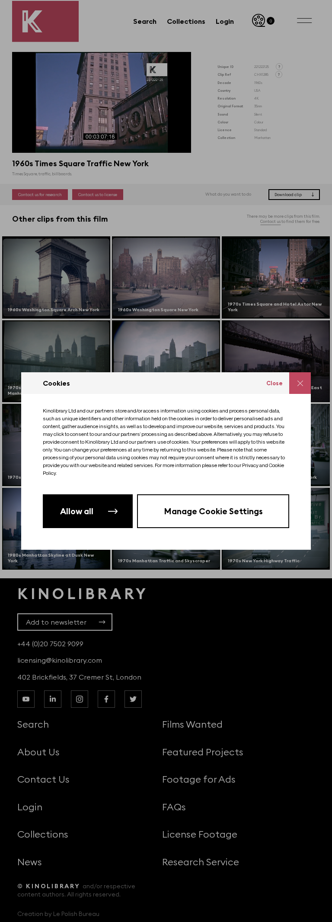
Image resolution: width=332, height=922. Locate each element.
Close (274, 383)
